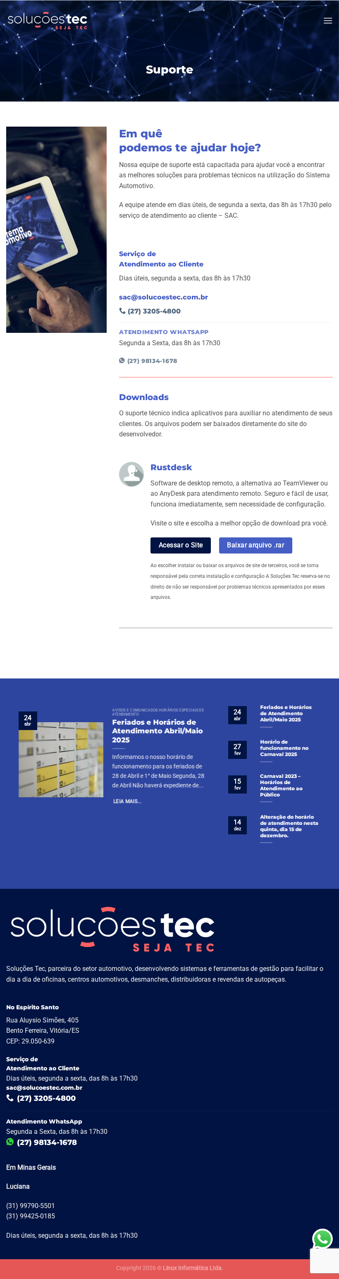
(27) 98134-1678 (151, 361)
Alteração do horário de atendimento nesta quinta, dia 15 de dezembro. (289, 826)
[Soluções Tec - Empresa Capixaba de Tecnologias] (47, 20)
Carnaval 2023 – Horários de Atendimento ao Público (281, 786)
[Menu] (328, 20)
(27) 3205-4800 (153, 311)
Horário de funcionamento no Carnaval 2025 (284, 748)
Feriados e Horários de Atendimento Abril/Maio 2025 (157, 731)
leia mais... (127, 801)
